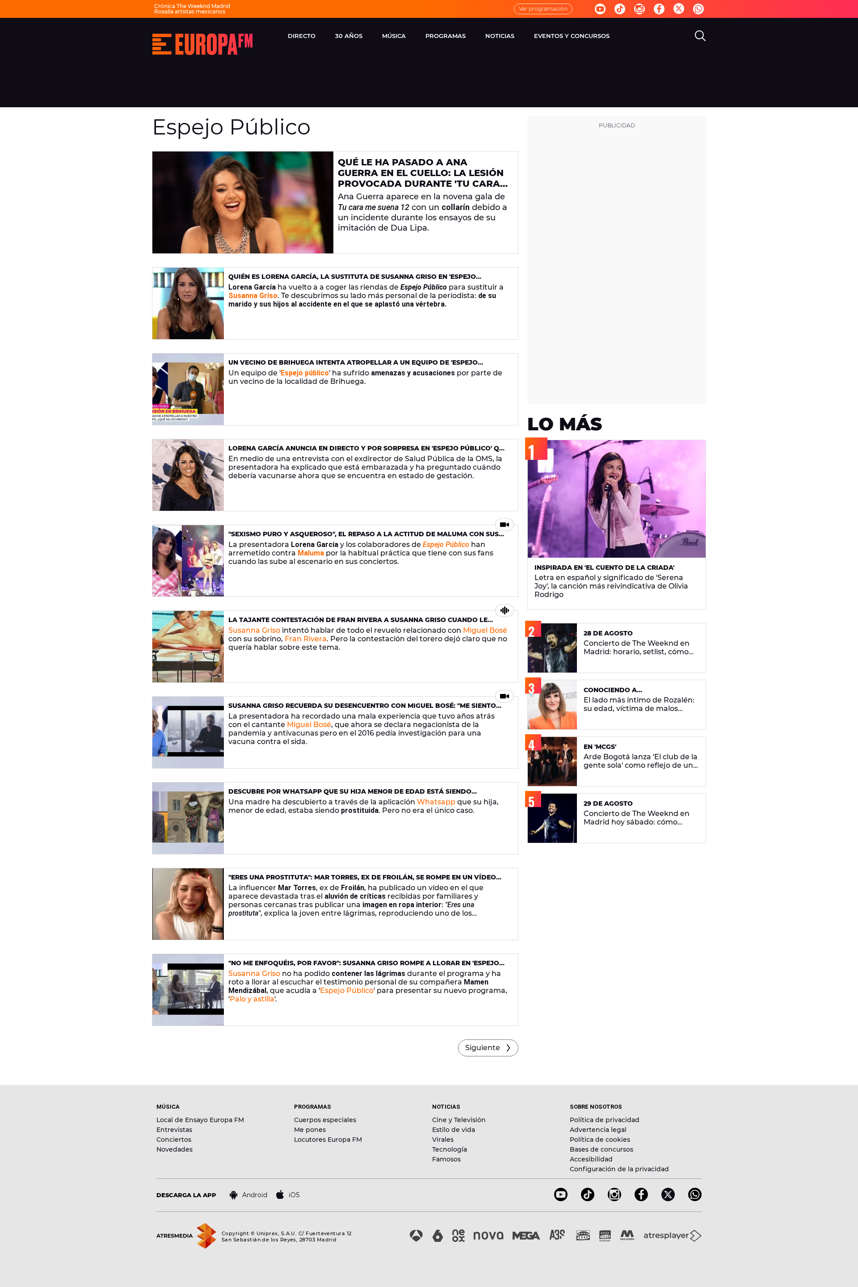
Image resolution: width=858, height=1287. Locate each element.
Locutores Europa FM (328, 1140)
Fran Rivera (306, 639)
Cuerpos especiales (325, 1120)
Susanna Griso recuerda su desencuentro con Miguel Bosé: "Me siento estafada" (362, 709)
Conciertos (173, 1140)
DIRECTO (301, 35)
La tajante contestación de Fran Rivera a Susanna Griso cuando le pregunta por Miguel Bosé (358, 623)
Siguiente (482, 1047)
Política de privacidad (604, 1120)
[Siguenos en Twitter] (678, 9)
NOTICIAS (499, 35)
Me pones (310, 1130)
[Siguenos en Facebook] (659, 9)
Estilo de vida (453, 1130)
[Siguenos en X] (668, 1198)
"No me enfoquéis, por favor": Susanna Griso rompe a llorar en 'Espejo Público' (363, 967)
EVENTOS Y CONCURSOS (572, 35)
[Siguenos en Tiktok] (619, 9)
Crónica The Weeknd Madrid (192, 6)
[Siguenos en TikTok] (587, 1198)
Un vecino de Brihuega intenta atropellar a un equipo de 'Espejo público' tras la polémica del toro (353, 366)
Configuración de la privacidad (619, 1169)
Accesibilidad (591, 1159)
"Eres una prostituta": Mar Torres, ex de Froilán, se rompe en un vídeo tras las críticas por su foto (362, 881)
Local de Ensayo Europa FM (200, 1120)
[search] (700, 35)
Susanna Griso (253, 295)
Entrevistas (174, 1130)
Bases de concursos (601, 1149)
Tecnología (449, 1149)
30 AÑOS (348, 35)
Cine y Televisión (459, 1120)
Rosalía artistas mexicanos (189, 11)
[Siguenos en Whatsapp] (698, 9)
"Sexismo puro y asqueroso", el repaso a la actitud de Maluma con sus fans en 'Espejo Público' (363, 538)
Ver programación (543, 8)
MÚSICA (394, 35)
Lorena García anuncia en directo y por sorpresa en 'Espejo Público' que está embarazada (368, 452)
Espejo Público (446, 544)
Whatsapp (436, 802)
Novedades (174, 1149)
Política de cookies (600, 1140)
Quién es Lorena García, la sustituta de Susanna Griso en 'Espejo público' (352, 280)
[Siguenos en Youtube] (600, 9)
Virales (443, 1140)
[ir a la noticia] (242, 202)
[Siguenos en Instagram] (639, 9)
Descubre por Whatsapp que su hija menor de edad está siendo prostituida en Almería (349, 795)
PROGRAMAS (445, 35)
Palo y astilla (252, 999)
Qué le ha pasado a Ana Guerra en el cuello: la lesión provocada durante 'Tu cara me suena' (421, 178)
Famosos (446, 1159)
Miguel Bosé (485, 630)
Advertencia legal (598, 1130)
